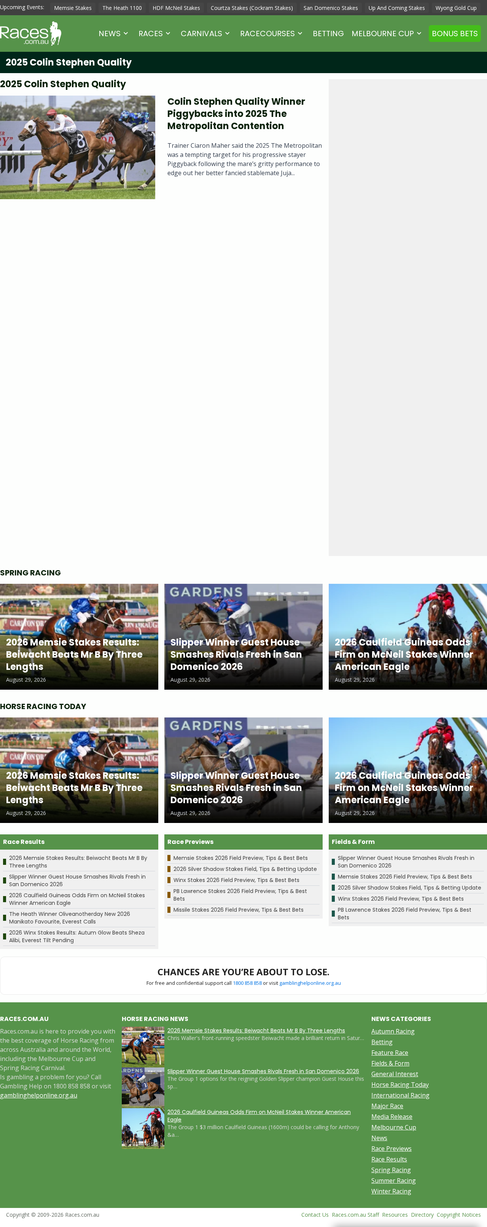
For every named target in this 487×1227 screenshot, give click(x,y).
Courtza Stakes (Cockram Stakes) (252, 7)
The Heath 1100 (122, 7)
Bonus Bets (455, 33)
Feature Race (389, 1052)
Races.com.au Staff (355, 1214)
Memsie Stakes (73, 7)
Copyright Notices (459, 1214)
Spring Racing (391, 1170)
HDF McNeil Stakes (176, 7)
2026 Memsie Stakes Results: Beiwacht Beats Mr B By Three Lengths (256, 1030)
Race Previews (391, 1148)
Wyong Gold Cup (456, 7)
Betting (328, 33)
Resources (395, 1214)
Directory (422, 1214)
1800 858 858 (247, 982)
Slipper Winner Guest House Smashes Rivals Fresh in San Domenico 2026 (263, 1071)
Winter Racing (391, 1191)
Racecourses (267, 33)
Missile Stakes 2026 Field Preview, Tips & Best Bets (238, 910)
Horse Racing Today (400, 1084)
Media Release (391, 1116)
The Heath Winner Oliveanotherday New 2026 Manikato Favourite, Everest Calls (69, 917)
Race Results (389, 1159)
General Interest (394, 1074)
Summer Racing (393, 1180)
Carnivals (201, 33)
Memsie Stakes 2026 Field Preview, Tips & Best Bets (240, 858)
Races (150, 33)
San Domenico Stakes (331, 7)
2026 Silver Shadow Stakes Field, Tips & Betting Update (245, 869)
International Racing (400, 1095)
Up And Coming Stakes (397, 7)
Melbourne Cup (383, 33)
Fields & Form (390, 1063)
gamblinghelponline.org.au (310, 982)
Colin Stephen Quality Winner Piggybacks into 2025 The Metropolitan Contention (236, 113)
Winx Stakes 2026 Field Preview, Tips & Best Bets (236, 880)
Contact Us (315, 1214)
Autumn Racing (393, 1031)
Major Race (387, 1106)
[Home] (30, 33)
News (110, 33)
